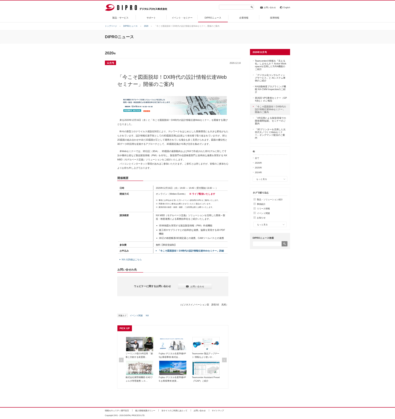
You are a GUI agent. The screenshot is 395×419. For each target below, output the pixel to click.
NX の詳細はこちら (132, 259)
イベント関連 (263, 213)
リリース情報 (263, 208)
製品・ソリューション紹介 (270, 199)
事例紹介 (261, 204)
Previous (121, 360)
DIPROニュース (130, 26)
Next (224, 360)
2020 (146, 26)
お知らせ (261, 217)
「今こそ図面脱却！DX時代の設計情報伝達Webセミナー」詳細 (191, 250)
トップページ (111, 26)
